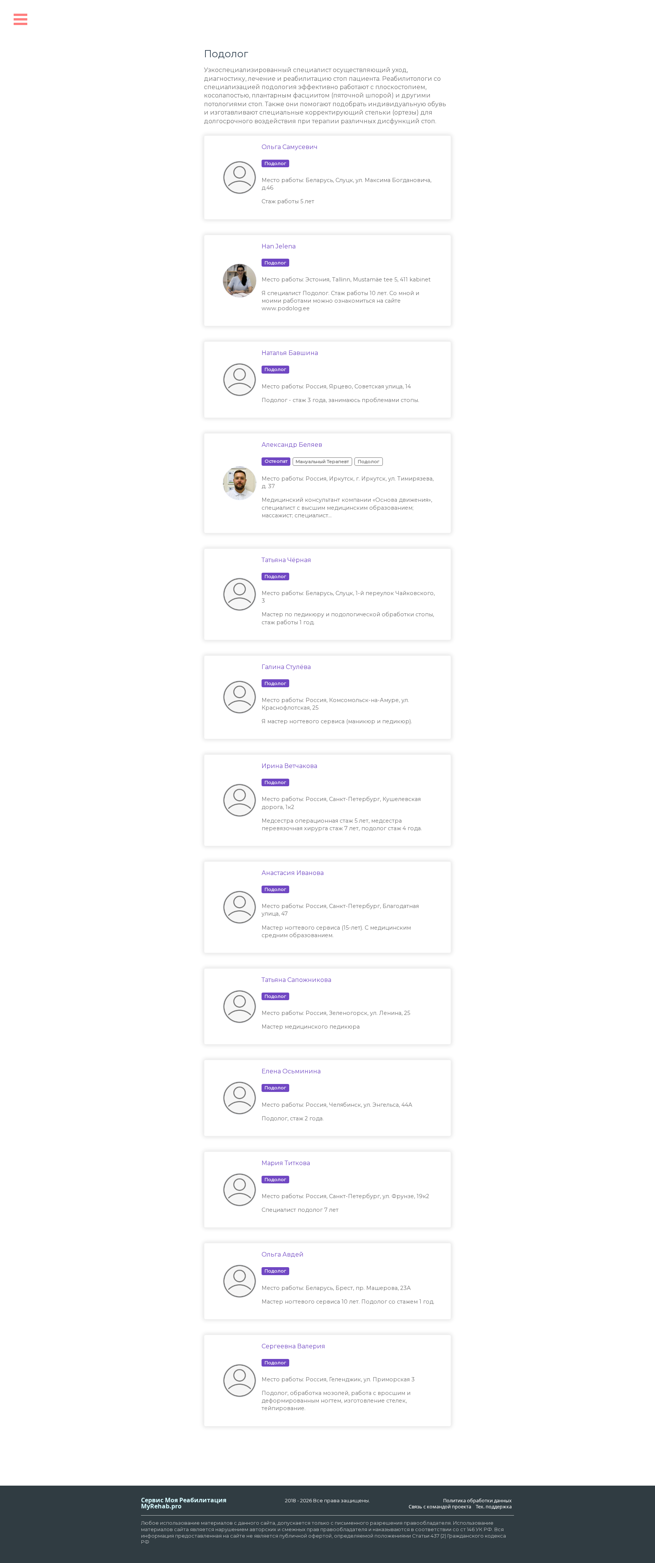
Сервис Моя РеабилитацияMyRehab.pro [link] (183, 1503)
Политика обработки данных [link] (477, 1500)
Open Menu (20, 19)
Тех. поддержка (494, 1506)
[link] (349, 177)
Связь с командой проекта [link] (440, 1506)
